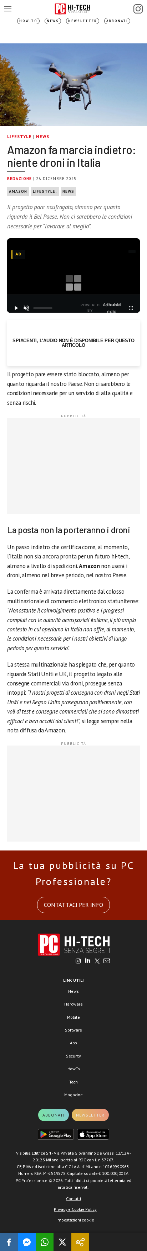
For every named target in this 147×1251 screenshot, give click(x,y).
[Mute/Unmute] (26, 308)
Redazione (19, 178)
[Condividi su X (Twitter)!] (62, 1242)
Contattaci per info (73, 905)
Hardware (73, 1004)
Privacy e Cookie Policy (75, 1209)
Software (73, 1030)
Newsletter (82, 21)
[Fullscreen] (131, 308)
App (73, 1042)
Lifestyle (19, 136)
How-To (28, 21)
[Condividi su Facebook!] (9, 1242)
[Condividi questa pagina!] (80, 1242)
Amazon (18, 191)
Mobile (73, 1017)
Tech (73, 1082)
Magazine (73, 1094)
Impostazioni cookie (75, 1220)
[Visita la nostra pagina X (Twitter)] (97, 961)
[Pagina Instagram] (138, 9)
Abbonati (117, 21)
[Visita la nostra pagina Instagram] (78, 961)
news (68, 191)
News (53, 21)
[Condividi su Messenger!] (27, 1242)
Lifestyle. (45, 191)
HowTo (73, 1068)
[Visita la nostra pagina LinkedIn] (88, 961)
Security (73, 1056)
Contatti (73, 1198)
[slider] (42, 308)
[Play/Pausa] (15, 308)
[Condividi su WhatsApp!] (45, 1242)
